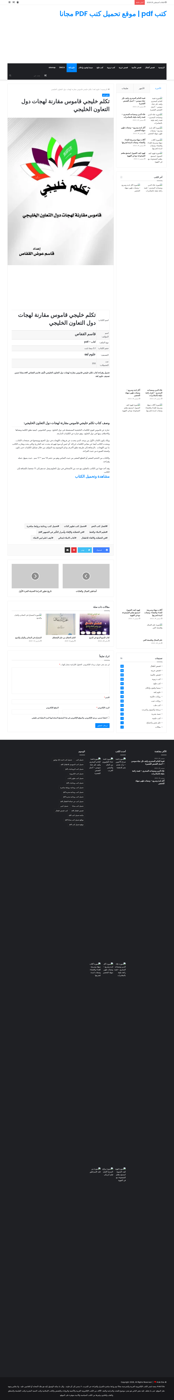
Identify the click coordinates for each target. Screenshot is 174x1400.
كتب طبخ (100, 67)
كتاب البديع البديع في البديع (99, 637)
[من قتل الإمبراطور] (95, 1171)
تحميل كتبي (64, 806)
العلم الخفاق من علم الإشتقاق (64, 637)
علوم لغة (72, 67)
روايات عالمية (155, 696)
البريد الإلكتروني (103, 707)
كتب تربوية (111, 67)
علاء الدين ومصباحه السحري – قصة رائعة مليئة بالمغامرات (133, 115)
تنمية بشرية (156, 714)
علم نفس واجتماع (154, 723)
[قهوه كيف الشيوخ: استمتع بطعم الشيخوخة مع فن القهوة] (154, 157)
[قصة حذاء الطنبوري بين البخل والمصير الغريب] (107, 765)
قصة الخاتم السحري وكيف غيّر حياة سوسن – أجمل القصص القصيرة (133, 101)
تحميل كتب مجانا (77, 806)
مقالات (158, 727)
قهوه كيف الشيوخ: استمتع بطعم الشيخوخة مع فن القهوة (133, 154)
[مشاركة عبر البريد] (67, 550)
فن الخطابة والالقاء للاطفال (93, 537)
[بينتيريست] (74, 550)
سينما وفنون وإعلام (86, 67)
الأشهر (142, 88)
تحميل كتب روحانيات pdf (74, 783)
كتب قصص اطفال (61, 811)
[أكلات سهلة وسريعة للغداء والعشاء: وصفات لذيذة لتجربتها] (154, 144)
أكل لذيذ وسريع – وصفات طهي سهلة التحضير (133, 129)
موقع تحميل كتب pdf (76, 824)
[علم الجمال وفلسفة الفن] (152, 630)
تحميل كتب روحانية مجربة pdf (73, 792)
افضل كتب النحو (98, 526)
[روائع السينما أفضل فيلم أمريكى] (107, 1171)
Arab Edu (160, 1382)
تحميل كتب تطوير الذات (74, 526)
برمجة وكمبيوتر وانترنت (151, 709)
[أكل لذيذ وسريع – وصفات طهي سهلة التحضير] (154, 131)
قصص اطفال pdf (77, 811)
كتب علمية (156, 718)
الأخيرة (158, 88)
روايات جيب (156, 701)
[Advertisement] (87, 43)
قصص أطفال (150, 67)
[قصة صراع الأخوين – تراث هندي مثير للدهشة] (120, 763)
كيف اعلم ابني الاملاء (42, 537)
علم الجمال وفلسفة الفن (152, 640)
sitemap (52, 67)
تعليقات (125, 88)
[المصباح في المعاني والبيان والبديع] (27, 624)
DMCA (62, 67)
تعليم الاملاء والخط (97, 532)
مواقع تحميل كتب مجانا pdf (74, 820)
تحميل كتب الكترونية (76, 774)
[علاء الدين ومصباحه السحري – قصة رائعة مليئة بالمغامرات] (154, 118)
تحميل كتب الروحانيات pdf (74, 769)
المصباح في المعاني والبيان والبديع (28, 637)
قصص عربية (123, 67)
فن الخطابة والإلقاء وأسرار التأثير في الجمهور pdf (61, 532)
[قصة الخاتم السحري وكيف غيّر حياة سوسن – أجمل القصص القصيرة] (154, 104)
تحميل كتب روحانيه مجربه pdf (73, 797)
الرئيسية (161, 67)
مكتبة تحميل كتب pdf (76, 815)
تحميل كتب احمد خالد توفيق (62, 760)
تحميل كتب (79, 760)
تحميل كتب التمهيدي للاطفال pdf (72, 764)
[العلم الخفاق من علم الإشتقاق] (61, 624)
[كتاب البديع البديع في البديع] (95, 624)
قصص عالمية (136, 67)
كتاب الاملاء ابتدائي (66, 537)
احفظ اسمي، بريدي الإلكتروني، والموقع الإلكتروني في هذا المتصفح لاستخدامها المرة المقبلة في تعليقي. (69, 718)
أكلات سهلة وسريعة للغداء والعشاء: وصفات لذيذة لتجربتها (133, 141)
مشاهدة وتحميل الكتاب (92, 476)
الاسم (107, 697)
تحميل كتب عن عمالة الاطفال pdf (71, 801)
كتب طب (157, 705)
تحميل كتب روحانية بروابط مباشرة (42, 526)
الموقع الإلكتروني (52, 707)
